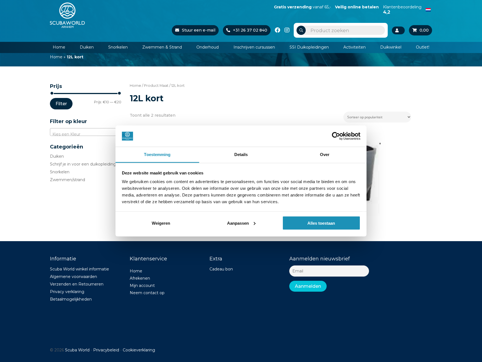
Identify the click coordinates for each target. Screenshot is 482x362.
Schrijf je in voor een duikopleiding (83, 164)
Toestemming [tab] (157, 154)
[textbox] (85, 134)
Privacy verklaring (67, 291)
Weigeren (161, 222)
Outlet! (422, 47)
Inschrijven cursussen (254, 47)
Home (59, 47)
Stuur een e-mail (198, 30)
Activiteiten (354, 47)
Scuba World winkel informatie (79, 269)
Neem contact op (147, 292)
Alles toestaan (321, 222)
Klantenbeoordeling (402, 9)
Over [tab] (324, 154)
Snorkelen (118, 47)
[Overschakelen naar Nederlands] (428, 9)
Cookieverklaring (139, 350)
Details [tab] (241, 154)
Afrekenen (140, 278)
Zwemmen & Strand (162, 47)
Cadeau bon (221, 269)
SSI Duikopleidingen (309, 47)
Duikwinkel (390, 47)
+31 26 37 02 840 (250, 30)
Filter (61, 103)
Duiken (87, 47)
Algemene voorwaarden (73, 276)
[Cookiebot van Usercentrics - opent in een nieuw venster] (336, 136)
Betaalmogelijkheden (71, 299)
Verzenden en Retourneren (76, 284)
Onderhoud (207, 47)
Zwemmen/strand (67, 179)
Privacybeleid (106, 350)
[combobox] (85, 132)
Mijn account (142, 285)
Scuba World (77, 350)
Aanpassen (238, 222)
